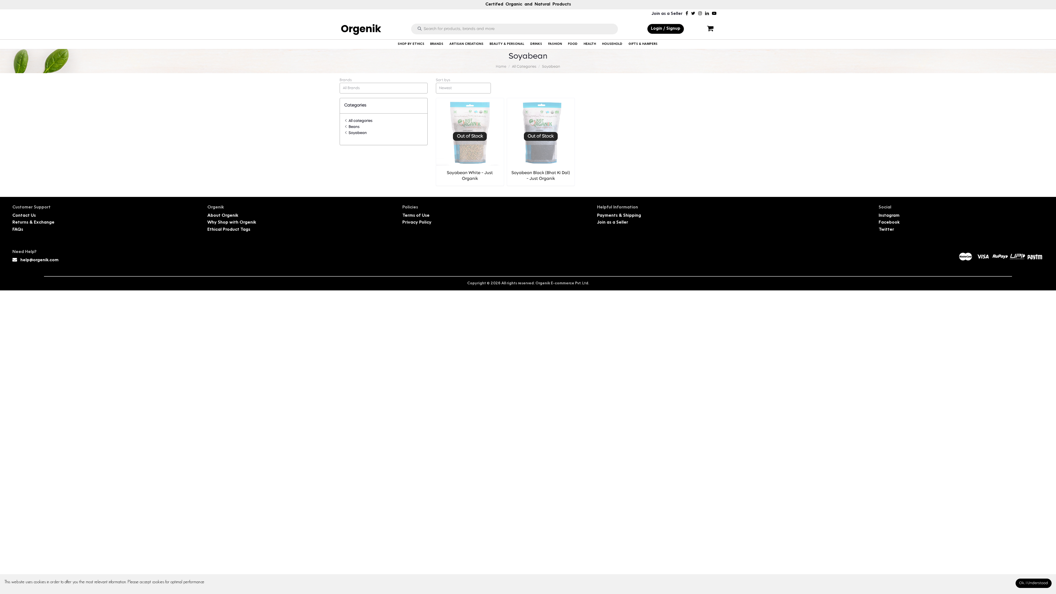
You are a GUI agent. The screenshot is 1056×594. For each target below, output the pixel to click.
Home (501, 66)
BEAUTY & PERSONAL (507, 44)
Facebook (889, 223)
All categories (360, 121)
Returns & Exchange (33, 223)
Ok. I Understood (1033, 583)
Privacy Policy (416, 223)
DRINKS (536, 44)
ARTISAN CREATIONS (466, 44)
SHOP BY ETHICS (411, 44)
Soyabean (551, 66)
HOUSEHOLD (612, 44)
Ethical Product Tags (228, 230)
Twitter (886, 230)
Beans (353, 127)
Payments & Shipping (619, 216)
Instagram (889, 216)
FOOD (573, 44)
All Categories (524, 66)
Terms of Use (416, 216)
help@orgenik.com (39, 260)
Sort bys (443, 80)
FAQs (17, 230)
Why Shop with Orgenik (231, 223)
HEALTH (590, 44)
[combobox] (384, 88)
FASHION (555, 44)
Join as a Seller (667, 14)
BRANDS (436, 44)
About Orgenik (222, 216)
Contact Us (24, 216)
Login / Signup (665, 29)
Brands (346, 80)
